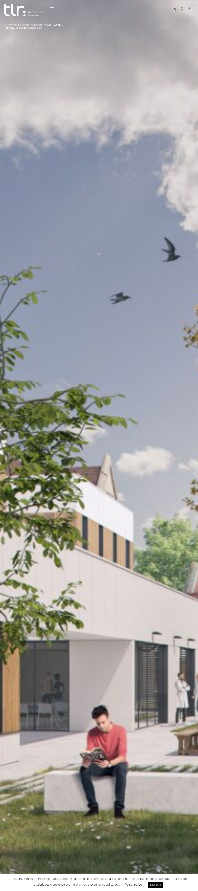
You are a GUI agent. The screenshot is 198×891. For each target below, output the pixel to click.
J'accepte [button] (155, 884)
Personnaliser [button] (134, 884)
